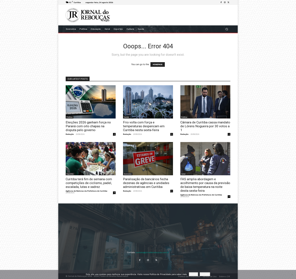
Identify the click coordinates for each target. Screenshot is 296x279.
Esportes (70, 174)
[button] (226, 29)
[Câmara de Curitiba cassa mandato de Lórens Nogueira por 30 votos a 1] (205, 101)
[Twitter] (228, 2)
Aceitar (193, 274)
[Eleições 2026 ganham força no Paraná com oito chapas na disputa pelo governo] (91, 101)
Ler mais (205, 274)
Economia (128, 174)
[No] (292, 274)
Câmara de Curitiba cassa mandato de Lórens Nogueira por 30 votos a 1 (205, 126)
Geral (183, 174)
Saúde (126, 117)
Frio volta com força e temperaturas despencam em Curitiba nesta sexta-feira (143, 126)
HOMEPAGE (157, 64)
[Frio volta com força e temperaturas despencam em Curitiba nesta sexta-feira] (148, 101)
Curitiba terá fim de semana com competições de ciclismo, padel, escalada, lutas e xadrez (89, 183)
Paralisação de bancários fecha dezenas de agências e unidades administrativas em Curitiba (146, 183)
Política (69, 117)
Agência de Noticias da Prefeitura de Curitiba (86, 191)
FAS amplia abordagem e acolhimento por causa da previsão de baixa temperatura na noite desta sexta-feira (205, 185)
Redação (70, 134)
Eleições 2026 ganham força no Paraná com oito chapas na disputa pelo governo (88, 126)
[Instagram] (225, 2)
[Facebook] (221, 2)
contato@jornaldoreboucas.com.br (152, 252)
